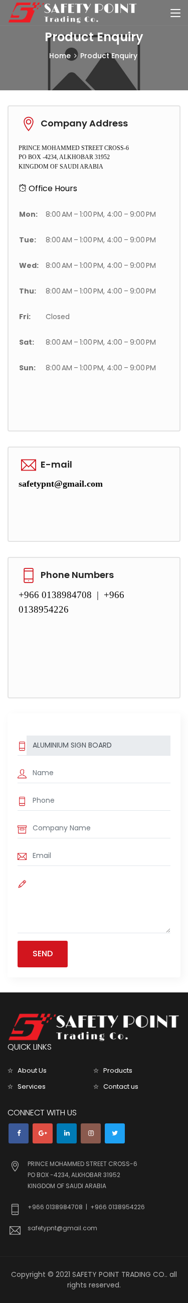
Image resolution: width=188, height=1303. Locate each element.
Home (60, 56)
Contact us (120, 1086)
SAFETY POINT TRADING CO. (119, 1274)
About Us (32, 1070)
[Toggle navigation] (175, 13)
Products (117, 1070)
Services (32, 1086)
